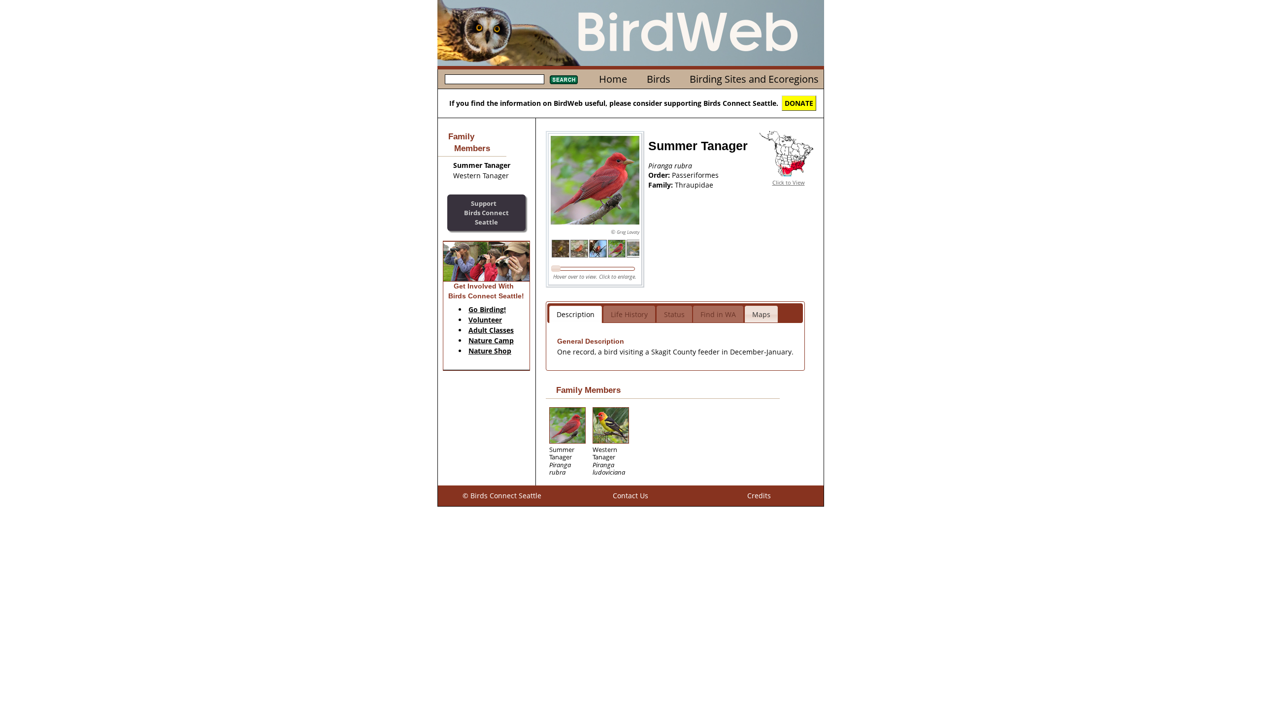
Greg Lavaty (628, 232)
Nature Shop (489, 350)
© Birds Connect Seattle (502, 495)
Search (564, 79)
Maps (761, 314)
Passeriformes (695, 175)
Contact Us (630, 495)
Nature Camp (491, 340)
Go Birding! (487, 309)
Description (576, 314)
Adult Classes (491, 330)
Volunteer (485, 319)
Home (613, 79)
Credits (759, 495)
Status (674, 314)
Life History (629, 314)
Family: (661, 185)
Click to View (788, 182)
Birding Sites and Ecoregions (754, 79)
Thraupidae (694, 185)
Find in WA (718, 314)
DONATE (799, 103)
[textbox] (494, 79)
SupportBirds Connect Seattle (486, 212)
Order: (660, 175)
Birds (658, 79)
